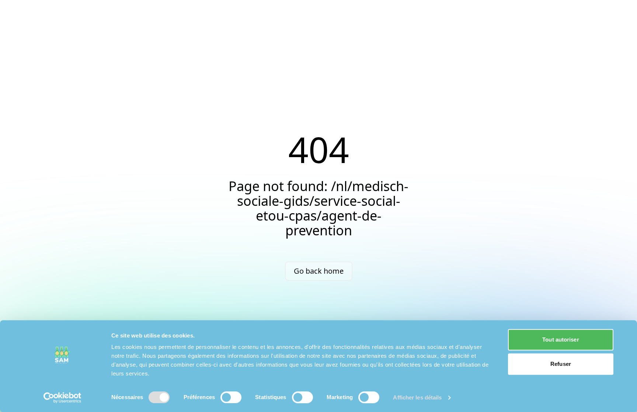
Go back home (319, 271)
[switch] (230, 397)
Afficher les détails (417, 397)
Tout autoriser (560, 339)
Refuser (560, 364)
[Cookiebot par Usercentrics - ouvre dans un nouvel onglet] (62, 397)
